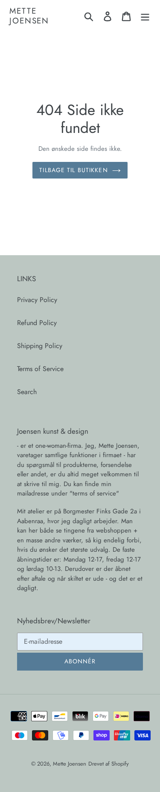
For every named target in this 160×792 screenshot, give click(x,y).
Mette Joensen (29, 16)
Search (27, 392)
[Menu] (145, 16)
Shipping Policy (39, 346)
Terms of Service (40, 369)
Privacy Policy (37, 300)
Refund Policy (37, 323)
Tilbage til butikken (73, 170)
